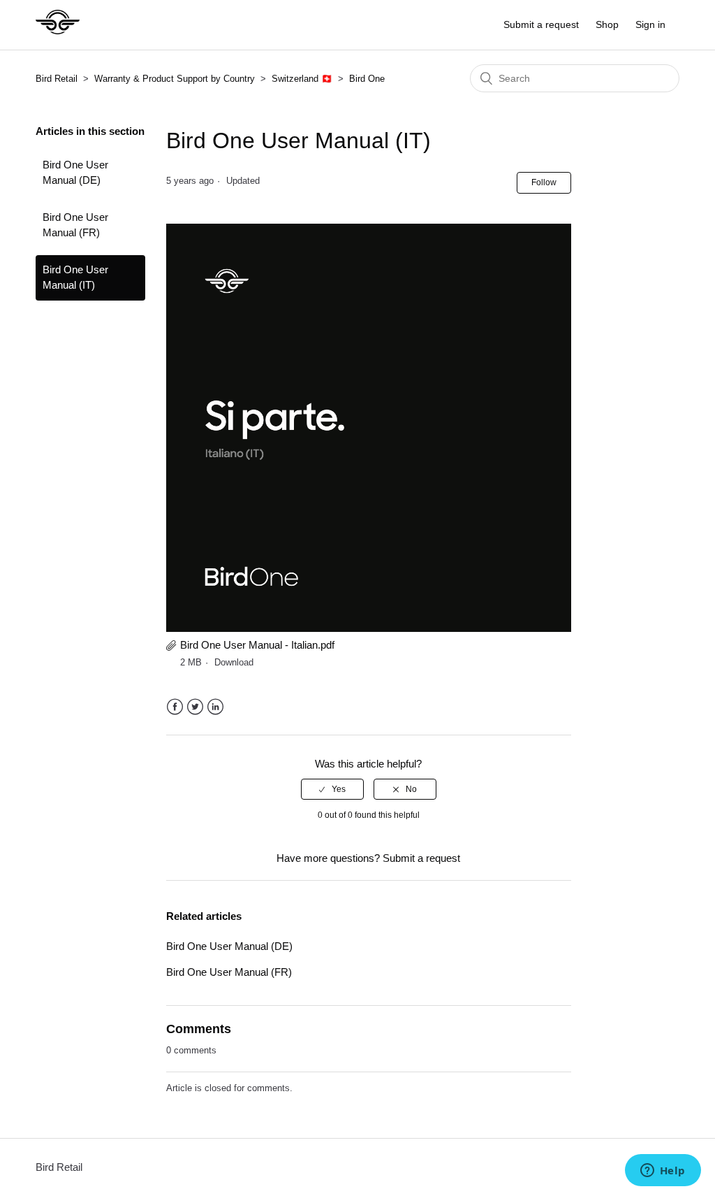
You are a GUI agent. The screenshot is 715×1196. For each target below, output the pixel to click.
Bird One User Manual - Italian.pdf (257, 645)
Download (233, 662)
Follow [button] (543, 182)
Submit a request (541, 24)
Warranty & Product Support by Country (176, 78)
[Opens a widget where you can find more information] (662, 1171)
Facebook (175, 707)
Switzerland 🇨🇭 (302, 78)
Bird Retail (57, 78)
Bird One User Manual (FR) (75, 225)
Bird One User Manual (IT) (75, 277)
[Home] (58, 32)
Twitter (195, 707)
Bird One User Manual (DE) (75, 173)
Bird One (367, 78)
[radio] (332, 789)
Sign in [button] (650, 24)
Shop (607, 24)
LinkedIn (215, 707)
